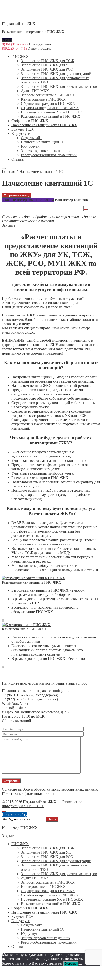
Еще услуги (20, 921)
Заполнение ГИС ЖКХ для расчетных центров (59, 874)
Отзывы (17, 946)
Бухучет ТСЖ (22, 916)
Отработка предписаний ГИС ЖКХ (50, 895)
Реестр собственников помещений (49, 942)
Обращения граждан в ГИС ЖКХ (48, 891)
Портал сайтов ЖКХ (18, 24)
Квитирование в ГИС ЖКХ (24, 629)
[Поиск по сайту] (4, 168)
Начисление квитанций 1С (43, 929)
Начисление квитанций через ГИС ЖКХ (44, 912)
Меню (7, 40)
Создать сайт (31, 925)
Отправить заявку (16, 195)
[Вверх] (4, 811)
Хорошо (70, 963)
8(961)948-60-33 (15, 44)
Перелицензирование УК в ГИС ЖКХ (52, 899)
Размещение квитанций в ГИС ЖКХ (31, 582)
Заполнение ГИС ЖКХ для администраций (56, 861)
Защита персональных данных (45, 938)
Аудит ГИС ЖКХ (35, 878)
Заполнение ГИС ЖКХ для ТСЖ (47, 848)
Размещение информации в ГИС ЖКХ (42, 804)
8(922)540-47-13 (15, 48)
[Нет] (80, 964)
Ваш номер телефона (72, 200)
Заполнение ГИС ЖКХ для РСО (47, 857)
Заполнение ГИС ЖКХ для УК (46, 852)
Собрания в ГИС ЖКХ (29, 908)
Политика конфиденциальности (28, 221)
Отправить (11, 781)
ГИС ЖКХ (20, 844)
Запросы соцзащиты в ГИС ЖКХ (48, 882)
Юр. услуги (30, 934)
